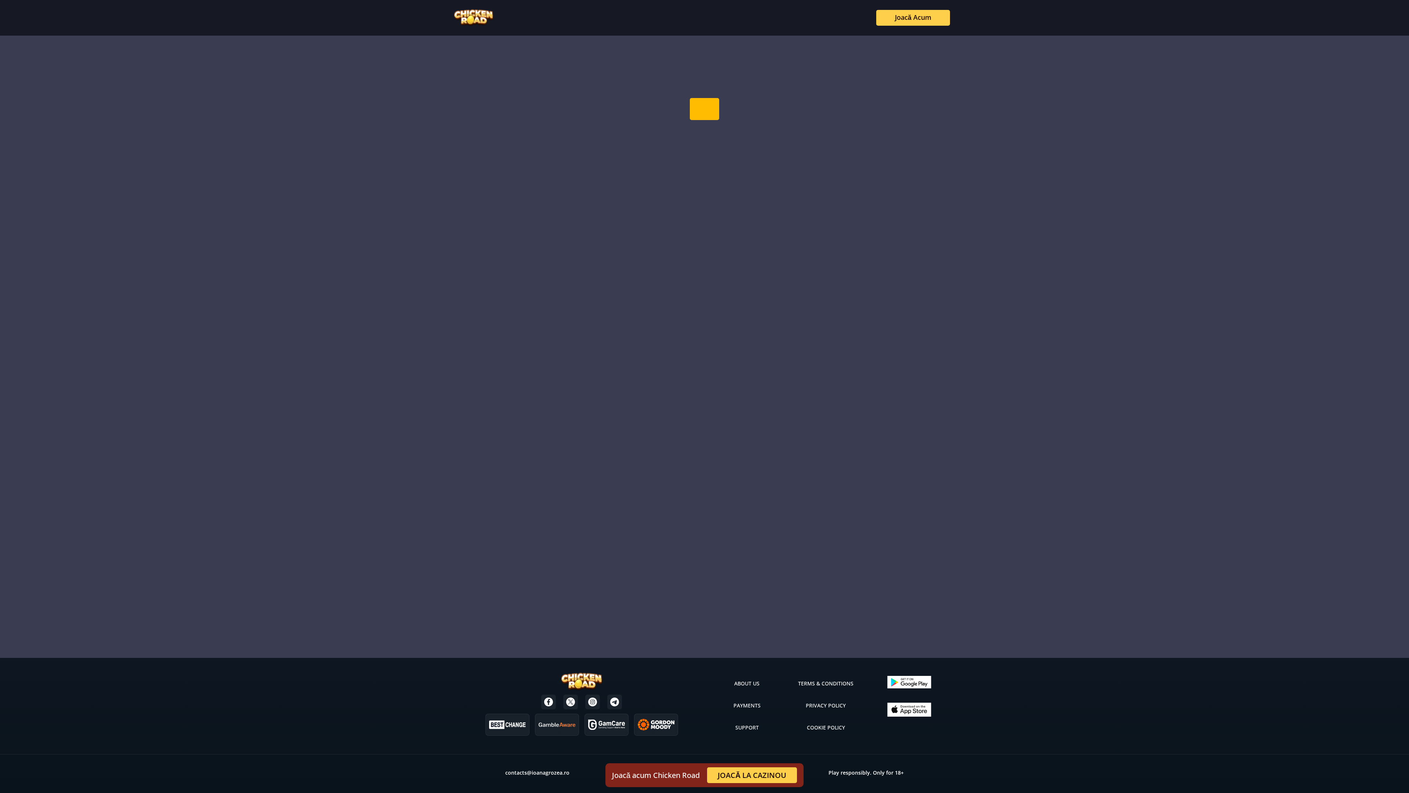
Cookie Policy (826, 727)
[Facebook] (548, 702)
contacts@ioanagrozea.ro (537, 772)
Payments (747, 705)
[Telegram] (614, 702)
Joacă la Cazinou (752, 775)
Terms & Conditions (825, 683)
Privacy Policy (826, 705)
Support (747, 727)
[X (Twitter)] (570, 702)
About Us (747, 683)
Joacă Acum (913, 17)
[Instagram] (592, 702)
